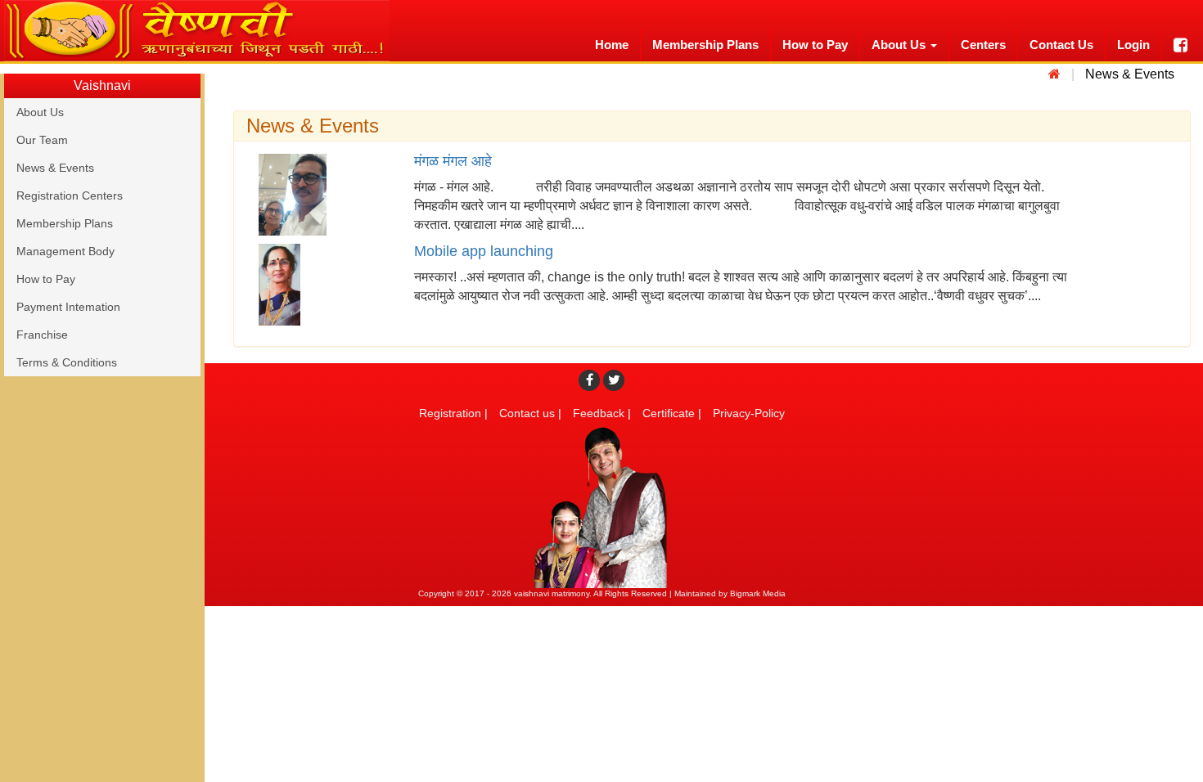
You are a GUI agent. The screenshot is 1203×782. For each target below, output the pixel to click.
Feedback (598, 413)
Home (612, 45)
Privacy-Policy (749, 413)
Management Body (65, 251)
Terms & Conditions (66, 362)
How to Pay (815, 45)
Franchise (42, 334)
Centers (983, 45)
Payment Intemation (68, 306)
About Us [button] (900, 45)
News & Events (55, 167)
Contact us (527, 413)
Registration (450, 413)
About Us (40, 112)
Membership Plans (705, 45)
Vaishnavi (102, 85)
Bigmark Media (758, 593)
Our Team (42, 139)
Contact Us (1061, 45)
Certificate (668, 413)
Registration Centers (69, 195)
